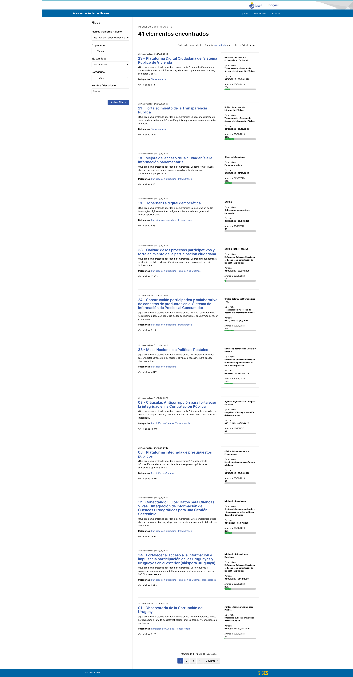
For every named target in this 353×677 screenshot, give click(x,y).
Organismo (98, 45)
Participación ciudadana (163, 178)
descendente (195, 45)
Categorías (98, 71)
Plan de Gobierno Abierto (107, 31)
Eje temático (99, 58)
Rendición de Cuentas (189, 270)
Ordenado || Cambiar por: (205, 45)
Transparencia (158, 79)
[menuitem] (244, 13)
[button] (118, 102)
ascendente (220, 45)
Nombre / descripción (104, 85)
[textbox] (110, 91)
